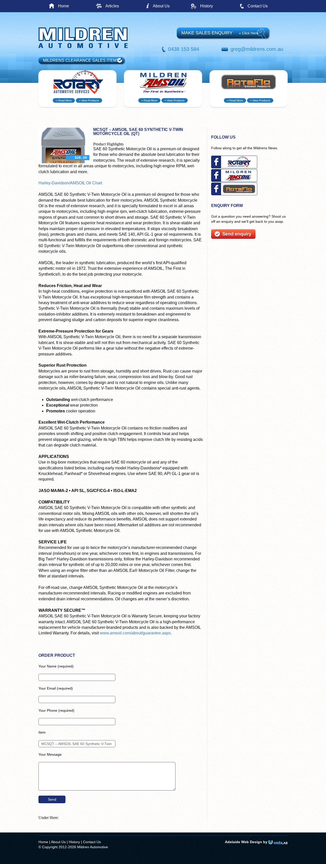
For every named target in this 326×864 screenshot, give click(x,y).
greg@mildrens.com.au (256, 49)
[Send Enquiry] (233, 237)
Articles (112, 6)
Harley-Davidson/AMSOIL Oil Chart (70, 183)
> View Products (89, 100)
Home (63, 6)
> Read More (64, 100)
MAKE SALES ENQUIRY (220, 32)
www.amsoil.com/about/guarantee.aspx (135, 633)
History (206, 6)
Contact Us (258, 6)
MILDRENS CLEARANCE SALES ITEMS (81, 60)
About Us (161, 6)
